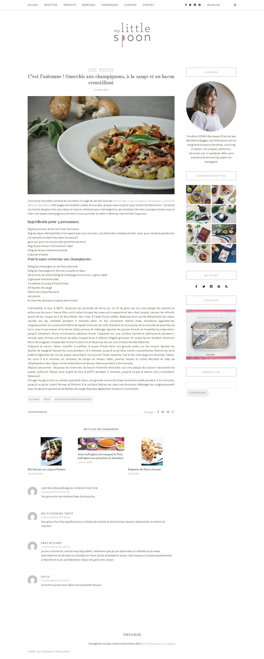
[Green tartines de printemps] (224, 242)
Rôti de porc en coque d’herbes (46, 469)
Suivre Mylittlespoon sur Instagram (158, 644)
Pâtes (47, 399)
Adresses (88, 4)
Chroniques (109, 4)
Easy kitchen (51, 543)
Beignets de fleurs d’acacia (144, 469)
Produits (70, 4)
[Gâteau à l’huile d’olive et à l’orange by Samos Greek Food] (198, 203)
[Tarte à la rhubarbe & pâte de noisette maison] (198, 242)
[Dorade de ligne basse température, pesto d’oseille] (198, 222)
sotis (45, 576)
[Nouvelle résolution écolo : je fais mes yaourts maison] (224, 262)
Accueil (33, 4)
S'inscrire (197, 393)
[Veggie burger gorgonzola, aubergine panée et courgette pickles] (224, 203)
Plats (93, 69)
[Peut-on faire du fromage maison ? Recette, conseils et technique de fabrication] (224, 222)
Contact (149, 4)
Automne (34, 399)
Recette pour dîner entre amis (73, 399)
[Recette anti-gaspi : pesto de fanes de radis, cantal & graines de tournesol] (198, 262)
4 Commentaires (37, 411)
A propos (130, 4)
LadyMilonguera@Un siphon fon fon (69, 488)
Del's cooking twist (57, 513)
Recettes (51, 4)
